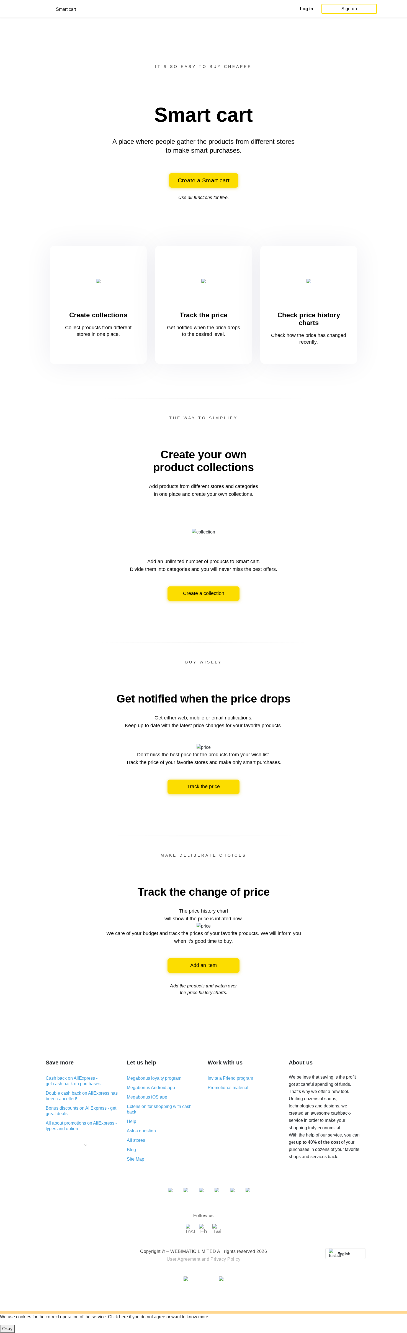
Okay (7, 1328)
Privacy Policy (225, 1259)
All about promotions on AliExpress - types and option (81, 1126)
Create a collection (203, 593)
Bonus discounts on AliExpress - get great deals (81, 1111)
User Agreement (183, 1259)
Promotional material (228, 1087)
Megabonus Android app (151, 1087)
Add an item (203, 965)
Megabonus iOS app (147, 1097)
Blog (131, 1149)
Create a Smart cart (204, 180)
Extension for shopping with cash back (159, 1109)
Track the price (203, 786)
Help (131, 1121)
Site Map (135, 1159)
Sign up (349, 8)
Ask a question (141, 1130)
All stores (136, 1140)
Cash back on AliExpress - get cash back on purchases (73, 1081)
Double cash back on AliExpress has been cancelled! (82, 1096)
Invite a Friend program (230, 1078)
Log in (306, 8)
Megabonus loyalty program (154, 1078)
